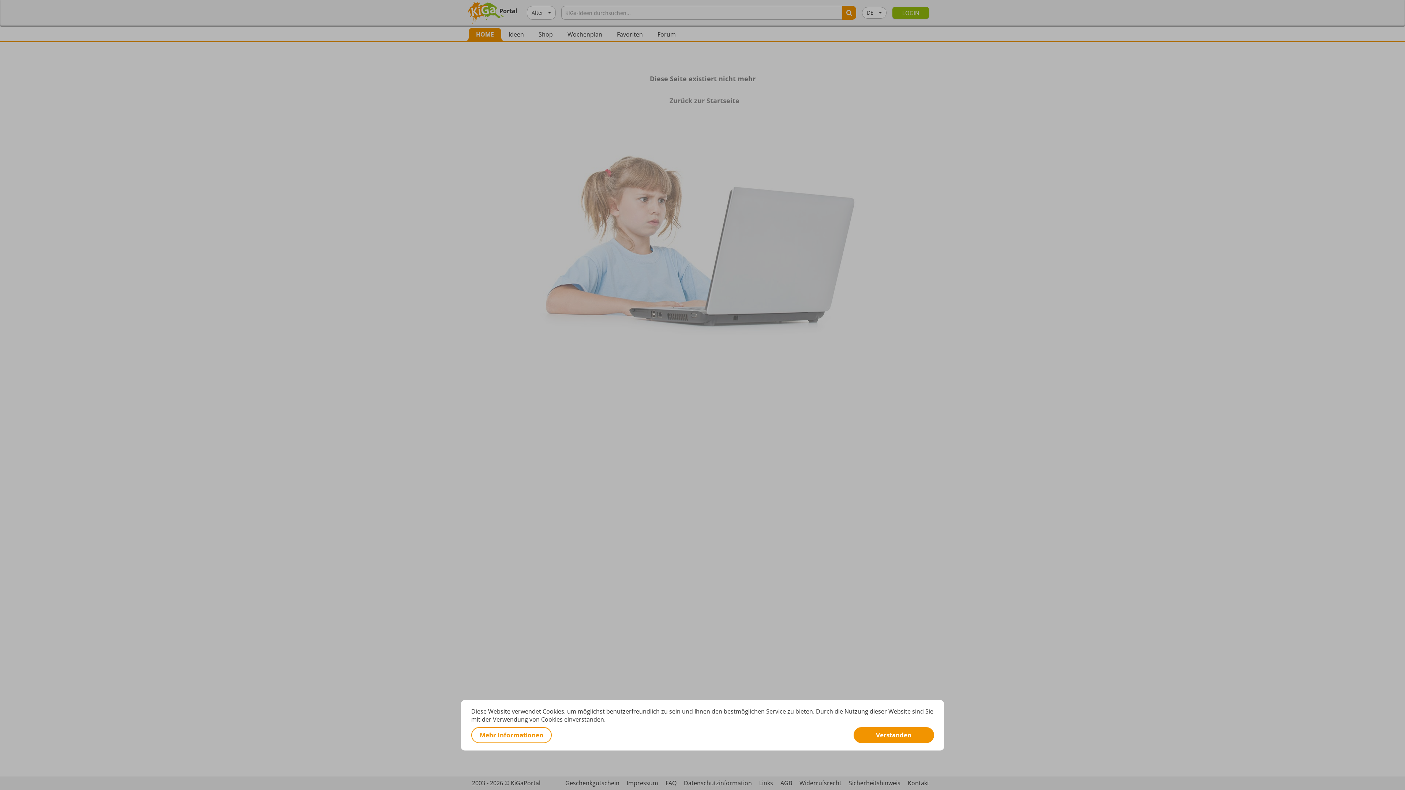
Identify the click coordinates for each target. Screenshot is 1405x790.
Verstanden (893, 735)
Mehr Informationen (511, 735)
